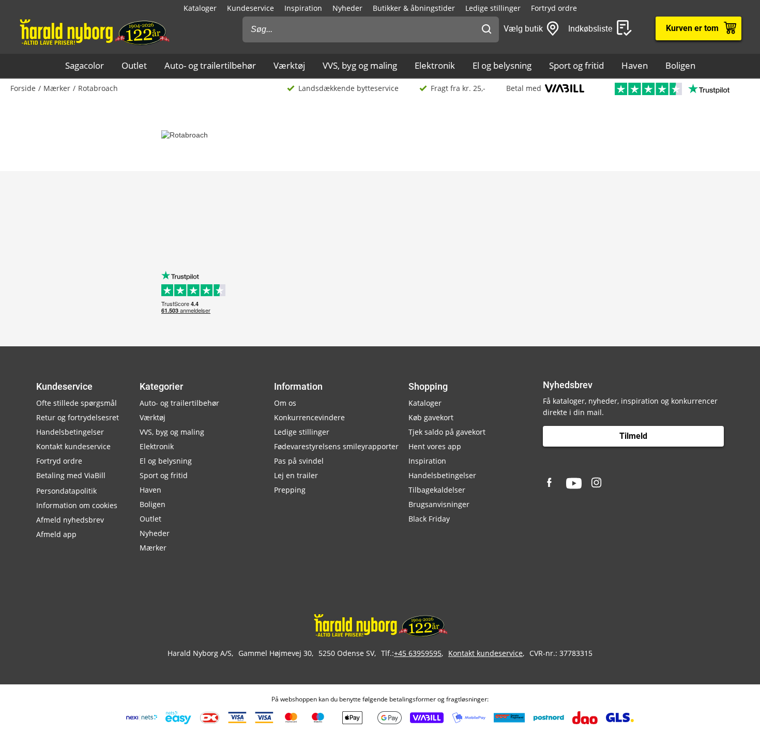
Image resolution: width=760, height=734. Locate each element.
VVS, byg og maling (360, 65)
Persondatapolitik (66, 491)
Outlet (134, 65)
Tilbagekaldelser (436, 490)
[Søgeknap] (486, 29)
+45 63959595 (418, 653)
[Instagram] (597, 483)
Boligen (680, 65)
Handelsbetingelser (70, 432)
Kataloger (200, 8)
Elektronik (435, 65)
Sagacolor (84, 65)
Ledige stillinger (493, 8)
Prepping (290, 490)
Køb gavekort (430, 417)
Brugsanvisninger (438, 504)
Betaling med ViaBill (70, 475)
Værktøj (289, 65)
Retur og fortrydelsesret (77, 417)
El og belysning (502, 65)
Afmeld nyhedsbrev (70, 520)
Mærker (56, 88)
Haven (634, 65)
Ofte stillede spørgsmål (76, 403)
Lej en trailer (296, 475)
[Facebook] (550, 483)
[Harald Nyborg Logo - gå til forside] (94, 31)
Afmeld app (56, 534)
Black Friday (429, 519)
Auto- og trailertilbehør (210, 65)
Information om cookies (76, 505)
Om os (285, 403)
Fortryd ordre (554, 8)
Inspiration (303, 8)
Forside (23, 88)
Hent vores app (434, 446)
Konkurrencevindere (309, 417)
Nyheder (347, 8)
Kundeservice (250, 8)
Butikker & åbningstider (414, 8)
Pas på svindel (299, 461)
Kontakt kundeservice (73, 446)
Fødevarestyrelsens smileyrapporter (336, 446)
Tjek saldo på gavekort (446, 432)
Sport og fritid (576, 65)
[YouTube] (574, 483)
